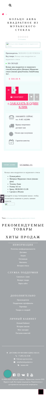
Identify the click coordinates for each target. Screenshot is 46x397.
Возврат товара (23, 280)
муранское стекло (28, 218)
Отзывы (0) (26, 165)
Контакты (23, 262)
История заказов (23, 326)
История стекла (23, 266)
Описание (10, 165)
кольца (9, 218)
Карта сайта (23, 283)
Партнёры (23, 307)
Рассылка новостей (23, 333)
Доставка (23, 252)
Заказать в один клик (24, 105)
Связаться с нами (23, 277)
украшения (16, 218)
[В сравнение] (36, 97)
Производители (23, 300)
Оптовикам (23, 259)
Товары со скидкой (23, 310)
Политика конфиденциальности (23, 249)
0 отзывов (22, 39)
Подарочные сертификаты (23, 303)
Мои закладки (23, 330)
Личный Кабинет (23, 323)
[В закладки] (31, 97)
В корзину (18, 97)
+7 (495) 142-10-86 (24, 356)
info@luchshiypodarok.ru (24, 362)
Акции (23, 256)
